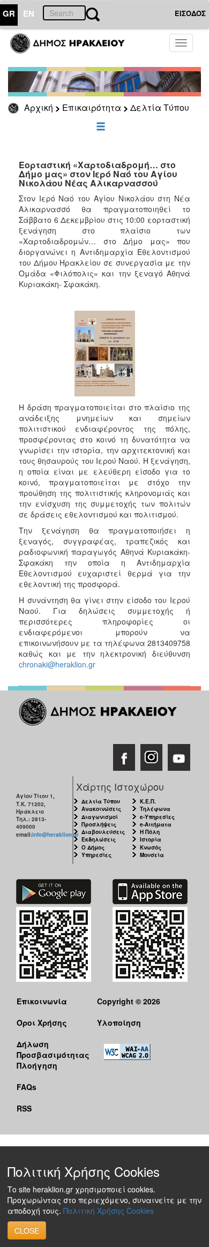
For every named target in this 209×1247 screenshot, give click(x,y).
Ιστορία (150, 839)
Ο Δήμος (92, 847)
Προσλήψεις (98, 824)
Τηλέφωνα (155, 809)
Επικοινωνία (42, 1001)
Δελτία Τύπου (159, 107)
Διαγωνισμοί (99, 817)
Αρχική (38, 107)
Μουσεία (152, 855)
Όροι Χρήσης (42, 1022)
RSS (24, 1108)
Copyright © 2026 (128, 1001)
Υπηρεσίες (96, 855)
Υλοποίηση (119, 1022)
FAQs (26, 1086)
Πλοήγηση (37, 1065)
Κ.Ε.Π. (148, 801)
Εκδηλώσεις (98, 839)
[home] (73, 48)
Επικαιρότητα (91, 107)
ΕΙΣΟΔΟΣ (190, 13)
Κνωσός (150, 847)
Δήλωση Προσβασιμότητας (48, 1049)
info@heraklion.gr (55, 834)
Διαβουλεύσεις (103, 832)
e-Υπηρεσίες (157, 817)
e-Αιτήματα (155, 824)
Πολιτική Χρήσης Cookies (108, 1210)
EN (28, 13)
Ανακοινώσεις (101, 809)
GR (9, 13)
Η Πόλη (150, 832)
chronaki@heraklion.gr (57, 664)
